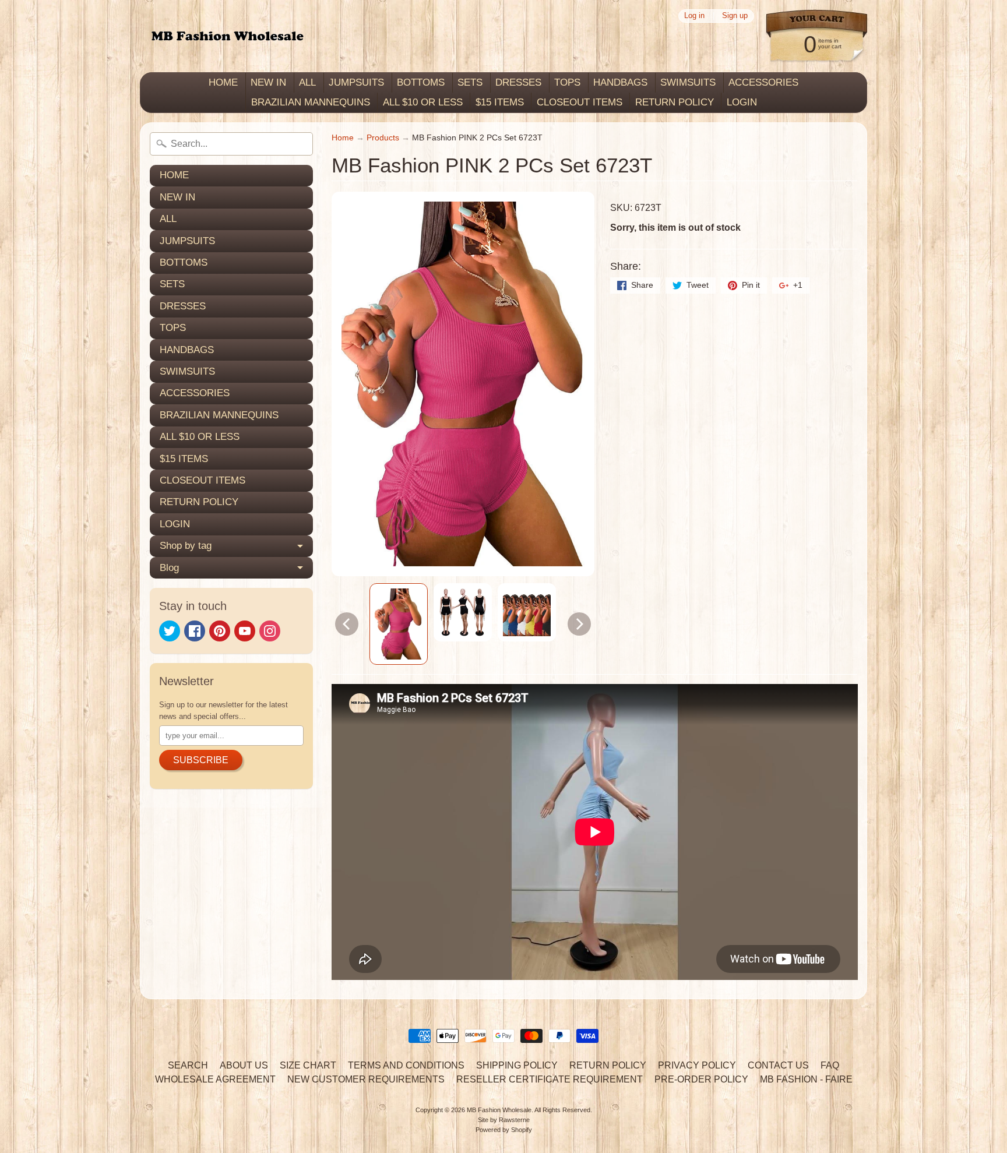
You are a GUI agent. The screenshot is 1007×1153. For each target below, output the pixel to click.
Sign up (735, 16)
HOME (223, 82)
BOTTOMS (421, 82)
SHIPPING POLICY (517, 1065)
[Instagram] (269, 630)
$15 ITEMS (500, 102)
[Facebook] (194, 630)
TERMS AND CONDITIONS (406, 1065)
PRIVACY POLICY (697, 1065)
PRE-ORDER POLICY (701, 1079)
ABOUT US (244, 1065)
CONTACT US (778, 1065)
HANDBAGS (620, 82)
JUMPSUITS (356, 82)
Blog (169, 567)
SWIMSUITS (688, 82)
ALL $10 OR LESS (423, 102)
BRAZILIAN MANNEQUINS (310, 102)
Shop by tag (186, 545)
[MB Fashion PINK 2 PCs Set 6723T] (398, 624)
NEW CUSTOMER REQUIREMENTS (366, 1079)
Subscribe (200, 760)
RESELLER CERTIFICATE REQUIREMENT (549, 1079)
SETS (470, 82)
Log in (694, 16)
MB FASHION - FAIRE (806, 1079)
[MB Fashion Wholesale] (227, 36)
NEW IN (268, 82)
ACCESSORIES (763, 82)
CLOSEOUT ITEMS (579, 102)
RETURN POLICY (674, 102)
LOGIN (742, 102)
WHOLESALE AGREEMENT (215, 1079)
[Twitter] (169, 630)
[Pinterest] (219, 630)
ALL (307, 82)
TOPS (567, 82)
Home (343, 137)
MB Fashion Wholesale (499, 1109)
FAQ (830, 1065)
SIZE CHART (308, 1065)
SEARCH (188, 1065)
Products (383, 137)
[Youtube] (244, 630)
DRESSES (518, 82)
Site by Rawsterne (504, 1119)
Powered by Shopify (504, 1129)
